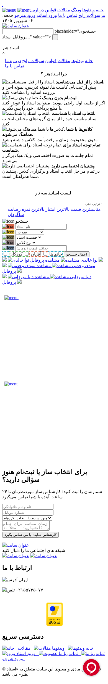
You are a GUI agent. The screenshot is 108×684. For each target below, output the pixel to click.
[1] (2, 4)
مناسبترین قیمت (86, 209)
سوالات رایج (89, 15)
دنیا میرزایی (80, 276)
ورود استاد (27, 653)
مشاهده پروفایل (64, 260)
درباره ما (13, 60)
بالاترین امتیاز (57, 209)
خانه (89, 60)
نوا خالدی (88, 260)
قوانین (50, 9)
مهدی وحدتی (83, 265)
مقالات (63, 9)
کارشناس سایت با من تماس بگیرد (30, 535)
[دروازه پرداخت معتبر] (54, 624)
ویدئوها (88, 9)
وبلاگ (76, 9)
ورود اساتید (47, 15)
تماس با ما (67, 15)
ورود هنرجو (25, 15)
